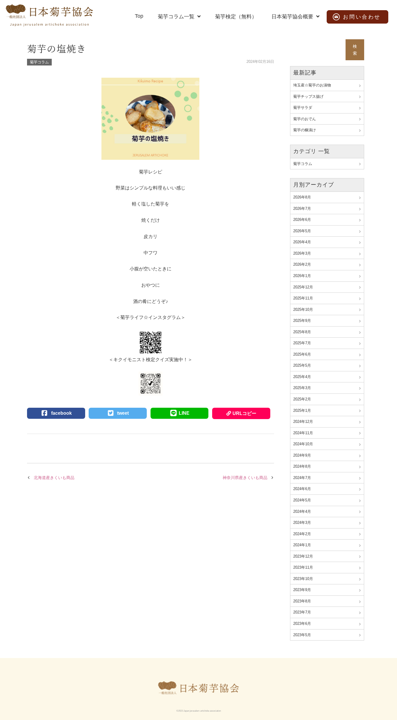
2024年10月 (303, 444)
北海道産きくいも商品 (54, 477)
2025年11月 (303, 298)
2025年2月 (302, 399)
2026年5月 (302, 231)
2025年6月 (302, 354)
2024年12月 (303, 421)
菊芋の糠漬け (304, 130)
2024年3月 (302, 522)
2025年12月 (303, 287)
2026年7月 (302, 208)
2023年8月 (302, 601)
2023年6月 (302, 623)
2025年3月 (302, 388)
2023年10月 (303, 579)
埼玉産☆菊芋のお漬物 (312, 85)
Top (139, 16)
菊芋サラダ (302, 107)
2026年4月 (302, 242)
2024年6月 (302, 489)
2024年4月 (302, 511)
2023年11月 (303, 567)
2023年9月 (302, 590)
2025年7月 (302, 343)
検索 (355, 50)
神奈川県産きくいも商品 (245, 477)
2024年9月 (302, 455)
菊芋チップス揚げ (308, 96)
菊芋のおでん (304, 119)
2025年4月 (302, 377)
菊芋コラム (39, 62)
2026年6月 (302, 219)
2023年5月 (302, 635)
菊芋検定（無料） (236, 16)
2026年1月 (302, 276)
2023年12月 (303, 556)
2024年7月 (302, 478)
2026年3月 (302, 253)
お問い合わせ (362, 17)
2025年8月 (302, 332)
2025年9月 (302, 320)
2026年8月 (302, 197)
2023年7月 (302, 612)
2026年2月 (302, 264)
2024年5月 (302, 500)
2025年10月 (303, 309)
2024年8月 (302, 466)
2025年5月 (302, 365)
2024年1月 (302, 545)
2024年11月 (303, 433)
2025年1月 (302, 410)
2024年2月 (302, 534)
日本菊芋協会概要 (292, 16)
